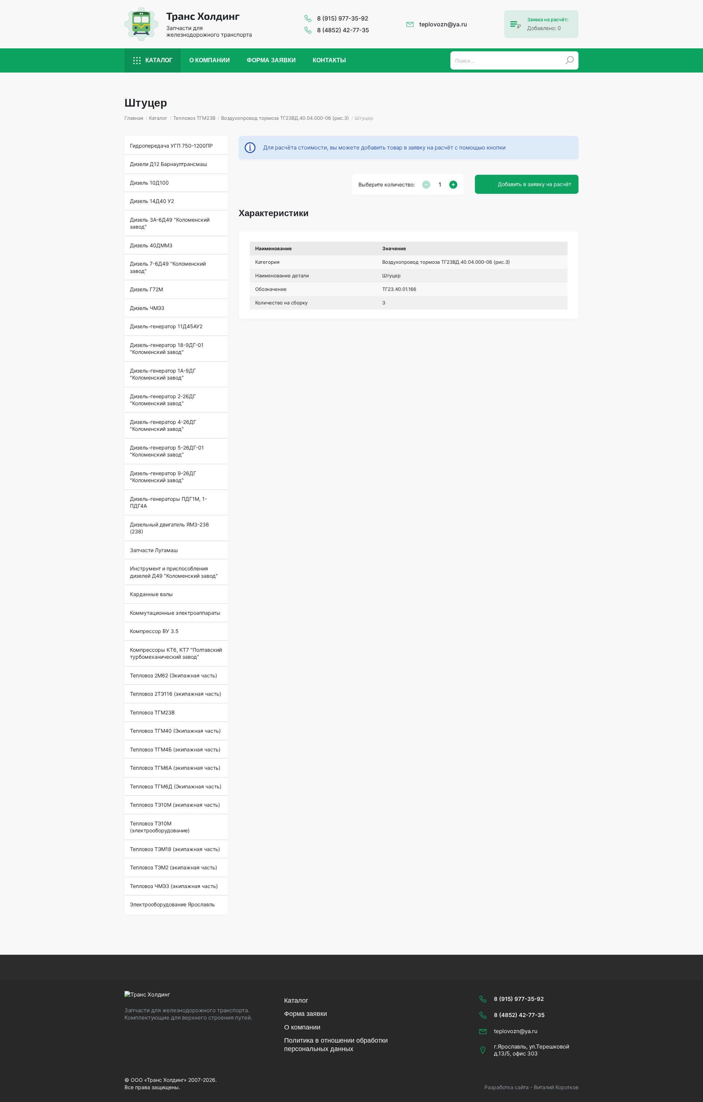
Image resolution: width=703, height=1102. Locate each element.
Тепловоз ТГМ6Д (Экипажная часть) (176, 786)
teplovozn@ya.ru (443, 24)
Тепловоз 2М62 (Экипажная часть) (173, 675)
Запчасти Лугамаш (154, 550)
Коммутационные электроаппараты (175, 613)
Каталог (158, 60)
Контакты (329, 60)
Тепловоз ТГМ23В (152, 712)
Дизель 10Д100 (149, 183)
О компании (209, 60)
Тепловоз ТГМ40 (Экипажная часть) (175, 731)
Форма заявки (271, 60)
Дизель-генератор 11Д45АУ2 (166, 326)
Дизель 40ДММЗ (151, 245)
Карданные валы (151, 594)
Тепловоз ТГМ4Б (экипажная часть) (175, 749)
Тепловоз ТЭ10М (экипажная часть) (175, 805)
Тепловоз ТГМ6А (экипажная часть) (175, 768)
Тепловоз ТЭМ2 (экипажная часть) (173, 867)
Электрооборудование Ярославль (172, 904)
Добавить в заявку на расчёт (534, 184)
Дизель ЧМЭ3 (147, 308)
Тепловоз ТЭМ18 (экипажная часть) (175, 849)
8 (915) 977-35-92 (342, 18)
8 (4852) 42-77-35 (343, 30)
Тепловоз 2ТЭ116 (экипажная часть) (175, 694)
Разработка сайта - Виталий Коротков (531, 1087)
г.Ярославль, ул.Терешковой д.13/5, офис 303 (531, 1050)
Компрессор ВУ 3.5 (154, 631)
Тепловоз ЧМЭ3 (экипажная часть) (174, 886)
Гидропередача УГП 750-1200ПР (171, 146)
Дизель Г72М (146, 289)
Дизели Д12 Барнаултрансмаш (168, 164)
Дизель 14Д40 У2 (152, 201)
